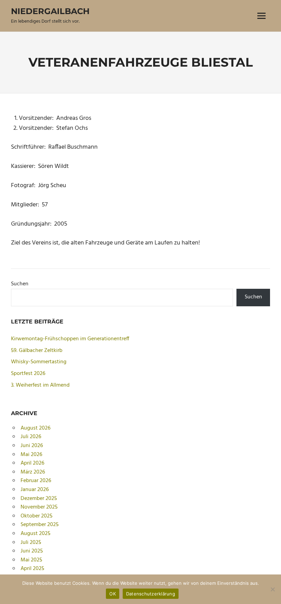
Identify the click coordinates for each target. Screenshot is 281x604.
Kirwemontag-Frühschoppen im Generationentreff (70, 338)
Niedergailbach (50, 11)
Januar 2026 (35, 489)
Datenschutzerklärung (150, 593)
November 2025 (39, 507)
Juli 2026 (31, 436)
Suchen (19, 284)
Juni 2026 (32, 445)
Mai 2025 (31, 560)
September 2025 (40, 524)
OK (112, 593)
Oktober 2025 (36, 516)
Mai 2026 (31, 454)
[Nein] (272, 589)
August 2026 (35, 428)
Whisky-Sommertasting (38, 361)
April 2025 (32, 568)
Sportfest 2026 (28, 373)
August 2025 (35, 533)
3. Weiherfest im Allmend (40, 385)
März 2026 (33, 472)
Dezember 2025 (39, 498)
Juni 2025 (32, 551)
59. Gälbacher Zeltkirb (36, 350)
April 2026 (32, 463)
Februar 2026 (36, 480)
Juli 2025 (31, 542)
